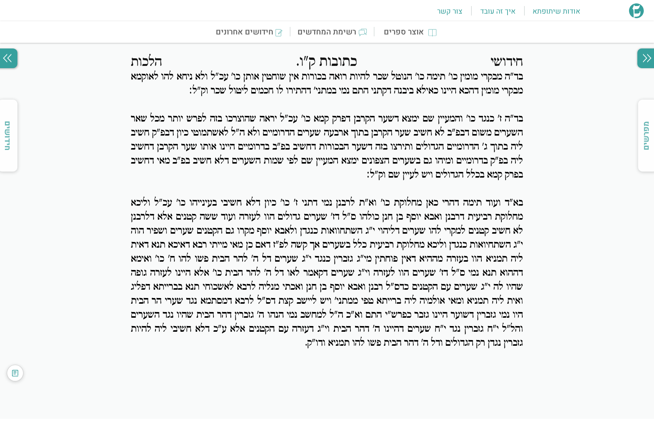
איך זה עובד (497, 11)
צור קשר (449, 11)
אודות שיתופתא (556, 11)
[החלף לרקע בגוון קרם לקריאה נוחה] (15, 373)
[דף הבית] (636, 16)
